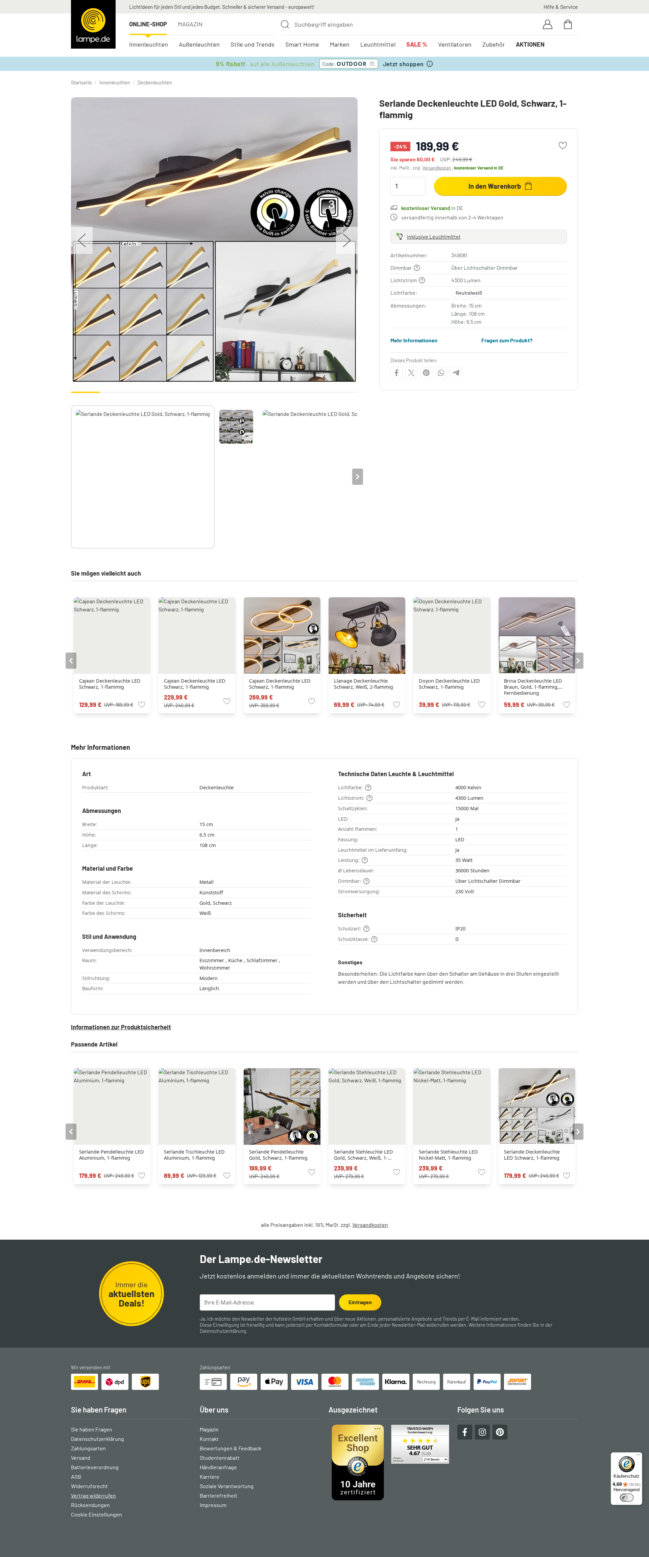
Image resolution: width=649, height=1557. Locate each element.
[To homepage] (93, 24)
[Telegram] (456, 373)
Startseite (81, 82)
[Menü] (638, 1456)
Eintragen (360, 1302)
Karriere (209, 1476)
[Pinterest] (426, 373)
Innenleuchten (148, 44)
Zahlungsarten (88, 1448)
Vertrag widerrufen (93, 1495)
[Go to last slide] (71, 661)
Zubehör (493, 44)
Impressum (213, 1505)
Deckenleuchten (155, 82)
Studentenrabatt (220, 1457)
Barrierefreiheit (218, 1495)
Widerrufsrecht (89, 1486)
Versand (80, 1457)
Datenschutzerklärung (223, 1331)
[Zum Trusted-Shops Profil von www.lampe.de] (389, 1462)
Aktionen (530, 44)
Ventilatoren (455, 44)
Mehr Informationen (413, 340)
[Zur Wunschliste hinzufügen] (563, 145)
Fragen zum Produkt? (506, 340)
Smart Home (302, 44)
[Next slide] (357, 477)
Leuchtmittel (377, 44)
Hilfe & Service (561, 6)
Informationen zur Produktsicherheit (121, 1027)
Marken (340, 44)
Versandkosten (437, 167)
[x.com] (411, 373)
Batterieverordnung (95, 1467)
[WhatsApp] (441, 373)
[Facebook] (396, 373)
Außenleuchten (199, 44)
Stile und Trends (252, 44)
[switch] (626, 1498)
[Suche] (285, 24)
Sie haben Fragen (91, 1429)
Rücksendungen (90, 1505)
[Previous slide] (71, 477)
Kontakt (209, 1438)
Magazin (190, 24)
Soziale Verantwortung (227, 1486)
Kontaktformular (331, 1325)
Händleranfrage (218, 1467)
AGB (76, 1476)
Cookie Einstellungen (96, 1514)
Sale (416, 44)
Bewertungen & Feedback (230, 1448)
